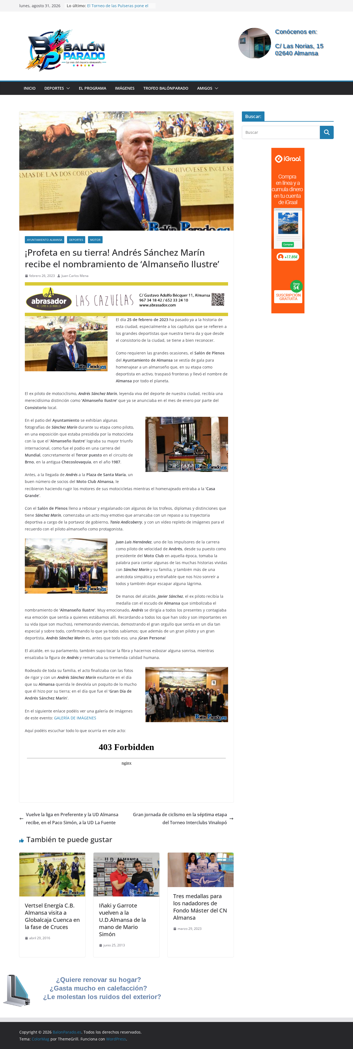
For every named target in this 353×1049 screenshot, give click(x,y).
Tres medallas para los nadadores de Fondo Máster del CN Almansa (200, 906)
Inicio (30, 88)
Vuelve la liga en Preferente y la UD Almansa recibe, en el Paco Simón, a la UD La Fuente (72, 819)
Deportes (54, 88)
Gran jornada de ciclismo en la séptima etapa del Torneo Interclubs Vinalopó (180, 819)
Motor (95, 240)
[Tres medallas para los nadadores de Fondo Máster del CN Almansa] (201, 856)
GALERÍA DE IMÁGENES (75, 717)
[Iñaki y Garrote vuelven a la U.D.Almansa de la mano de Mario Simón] (126, 856)
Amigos (204, 88)
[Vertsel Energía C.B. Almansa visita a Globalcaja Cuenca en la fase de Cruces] (52, 856)
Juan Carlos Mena (75, 275)
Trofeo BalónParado (165, 88)
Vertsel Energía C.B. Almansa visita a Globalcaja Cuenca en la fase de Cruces (52, 916)
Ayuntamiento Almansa (44, 240)
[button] (67, 88)
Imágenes (125, 88)
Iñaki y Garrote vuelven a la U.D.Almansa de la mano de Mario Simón (122, 920)
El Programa (92, 88)
